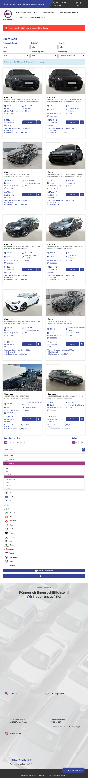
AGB (49, 775)
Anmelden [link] (45, 576)
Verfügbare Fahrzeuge (26, 12)
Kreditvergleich (37, 18)
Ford (11, 497)
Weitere (12, 565)
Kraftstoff (34, 43)
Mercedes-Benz (14, 513)
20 (10, 442)
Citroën (11, 459)
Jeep (10, 505)
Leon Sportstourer (10, 479)
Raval (7, 482)
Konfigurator (50, 12)
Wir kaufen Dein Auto (70, 12)
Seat (10, 541)
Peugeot (12, 533)
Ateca (7, 468)
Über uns (20, 18)
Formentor (8, 474)
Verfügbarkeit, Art (10, 43)
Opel (11, 529)
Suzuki (11, 549)
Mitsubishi (13, 521)
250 (22, 442)
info (4, 34)
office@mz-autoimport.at (35, 4)
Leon (7, 477)
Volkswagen (13, 557)
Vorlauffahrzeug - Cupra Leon (22, 103)
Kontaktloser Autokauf (73, 770)
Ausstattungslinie (37, 52)
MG (10, 517)
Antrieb (5, 52)
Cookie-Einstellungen (59, 775)
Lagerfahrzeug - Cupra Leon (22, 176)
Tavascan (8, 485)
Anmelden (24, 775)
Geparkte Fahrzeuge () (45, 571)
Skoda (11, 545)
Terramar (8, 488)
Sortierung (62, 52)
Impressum (32, 775)
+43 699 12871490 (13, 4)
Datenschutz (42, 775)
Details (29, 122)
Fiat (10, 493)
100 (18, 442)
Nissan (11, 525)
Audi (11, 455)
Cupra (11, 463)
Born (7, 471)
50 (13, 442)
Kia (10, 509)
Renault (12, 537)
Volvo (11, 561)
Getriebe (61, 43)
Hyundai (12, 501)
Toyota (11, 553)
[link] (38, 122)
